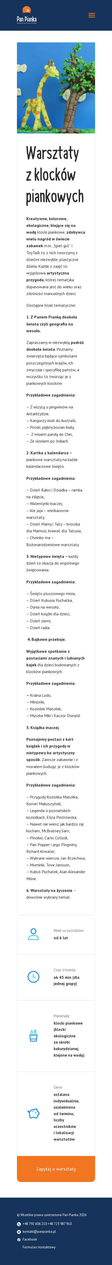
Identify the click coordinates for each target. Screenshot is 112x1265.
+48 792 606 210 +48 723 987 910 (47, 1224)
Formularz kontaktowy (39, 1247)
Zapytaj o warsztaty (56, 1169)
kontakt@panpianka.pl (39, 1232)
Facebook (30, 1240)
